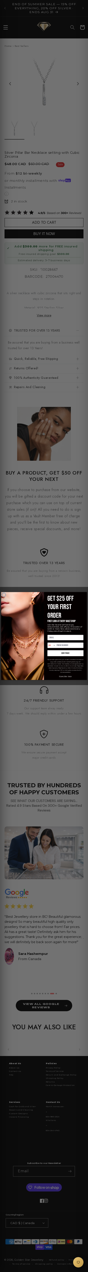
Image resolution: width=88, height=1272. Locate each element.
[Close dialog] (4, 595)
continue (65, 653)
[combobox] (52, 645)
